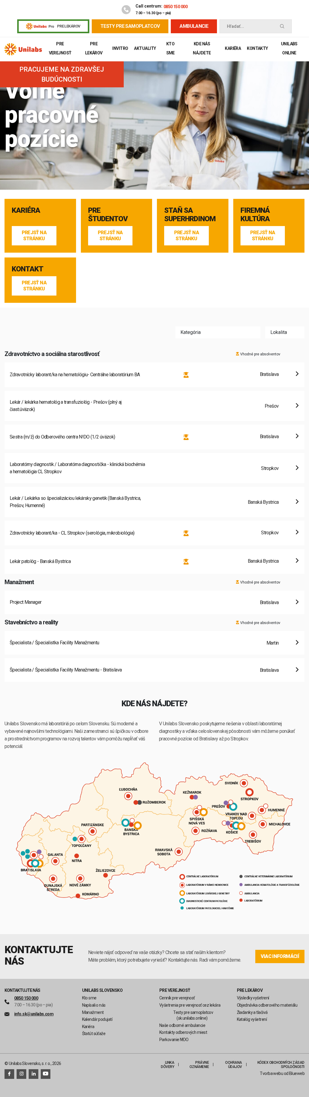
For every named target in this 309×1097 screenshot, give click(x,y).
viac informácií (280, 956)
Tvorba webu (271, 1073)
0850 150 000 (175, 6)
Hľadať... (235, 26)
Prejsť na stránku (34, 235)
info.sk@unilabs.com (33, 1013)
